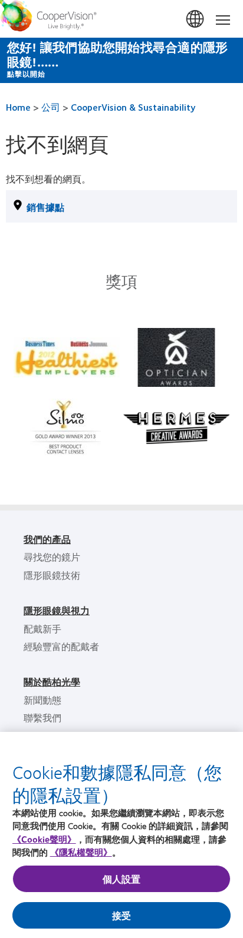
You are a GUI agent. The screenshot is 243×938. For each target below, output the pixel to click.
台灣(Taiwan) (195, 19)
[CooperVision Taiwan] (121, 19)
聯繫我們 (42, 717)
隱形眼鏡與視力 (57, 610)
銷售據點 (45, 207)
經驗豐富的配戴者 (61, 646)
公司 (50, 107)
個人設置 (122, 878)
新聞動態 (42, 699)
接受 (121, 915)
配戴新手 (42, 628)
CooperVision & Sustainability (133, 107)
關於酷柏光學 (52, 681)
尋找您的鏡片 (52, 556)
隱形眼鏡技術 (52, 575)
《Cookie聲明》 (44, 839)
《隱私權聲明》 (81, 852)
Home (18, 107)
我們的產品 (47, 539)
